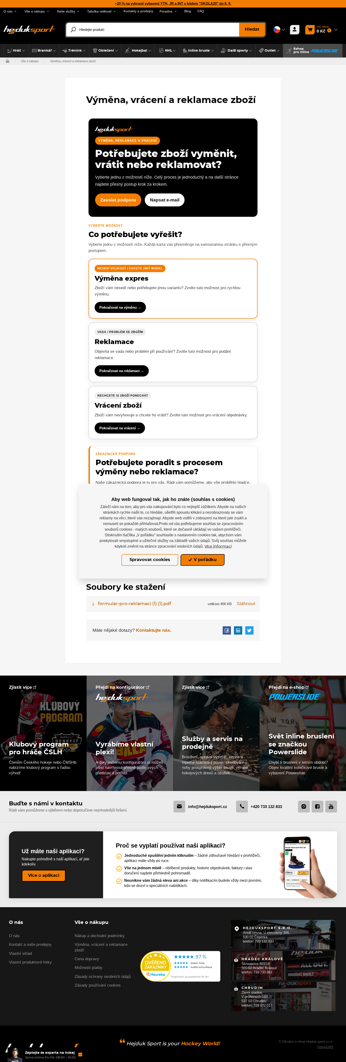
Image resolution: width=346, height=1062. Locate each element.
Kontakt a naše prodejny (30, 944)
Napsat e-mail (164, 199)
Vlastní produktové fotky (30, 962)
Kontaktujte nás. (153, 630)
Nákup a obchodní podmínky (100, 936)
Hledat (252, 29)
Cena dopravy (87, 959)
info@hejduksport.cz (207, 806)
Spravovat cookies (149, 560)
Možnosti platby (88, 967)
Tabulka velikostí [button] (99, 11)
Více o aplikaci (43, 875)
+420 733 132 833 (266, 806)
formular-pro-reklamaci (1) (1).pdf (134, 604)
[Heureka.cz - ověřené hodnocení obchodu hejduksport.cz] (180, 966)
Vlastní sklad (20, 953)
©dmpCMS (325, 1047)
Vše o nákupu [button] (34, 11)
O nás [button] (8, 11)
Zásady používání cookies (98, 985)
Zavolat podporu (118, 199)
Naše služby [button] (66, 11)
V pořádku (205, 560)
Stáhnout (246, 603)
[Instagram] (304, 806)
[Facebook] (317, 806)
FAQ (200, 11)
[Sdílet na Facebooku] (227, 630)
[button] (16, 50)
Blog (187, 11)
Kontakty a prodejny (138, 11)
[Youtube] (331, 806)
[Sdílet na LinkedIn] (238, 630)
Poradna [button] (166, 11)
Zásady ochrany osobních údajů (103, 976)
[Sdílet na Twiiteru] (249, 630)
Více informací (218, 546)
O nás (14, 936)
